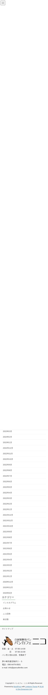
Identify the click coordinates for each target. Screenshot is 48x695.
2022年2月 (7, 504)
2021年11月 (8, 520)
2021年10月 (8, 526)
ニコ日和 (6, 614)
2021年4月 (7, 560)
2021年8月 (7, 537)
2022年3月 (7, 498)
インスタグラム (9, 603)
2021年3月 (7, 565)
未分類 (6, 619)
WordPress (17, 687)
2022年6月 (7, 481)
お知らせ (6, 608)
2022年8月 (7, 470)
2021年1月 (7, 576)
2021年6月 (7, 548)
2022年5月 (7, 487)
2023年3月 (7, 431)
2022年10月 (8, 459)
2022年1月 (7, 509)
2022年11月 (8, 454)
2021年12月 (8, 515)
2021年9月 (7, 532)
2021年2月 (7, 571)
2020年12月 (8, 582)
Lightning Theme (31, 687)
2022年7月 (7, 476)
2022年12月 (8, 448)
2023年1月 (7, 442)
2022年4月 (7, 493)
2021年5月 (7, 554)
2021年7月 (7, 543)
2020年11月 (8, 587)
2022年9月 (7, 465)
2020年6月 (7, 593)
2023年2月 (7, 437)
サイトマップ (7, 629)
